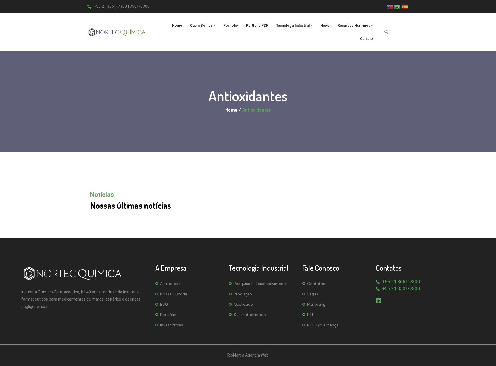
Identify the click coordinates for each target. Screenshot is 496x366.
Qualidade (243, 304)
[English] (390, 6)
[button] (386, 32)
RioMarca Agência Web (248, 355)
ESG (164, 304)
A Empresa (170, 283)
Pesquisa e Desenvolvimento (261, 283)
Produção (243, 294)
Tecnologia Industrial (293, 26)
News (325, 26)
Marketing (316, 304)
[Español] (405, 6)
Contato (366, 39)
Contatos (316, 283)
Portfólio (230, 26)
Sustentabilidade (250, 314)
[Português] (397, 6)
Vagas (312, 294)
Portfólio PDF (257, 26)
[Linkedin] (378, 301)
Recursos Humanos (354, 26)
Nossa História (173, 294)
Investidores (171, 325)
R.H (310, 314)
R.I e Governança (323, 325)
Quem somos (201, 26)
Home (177, 26)
